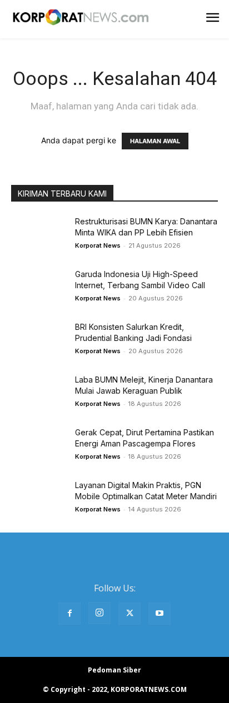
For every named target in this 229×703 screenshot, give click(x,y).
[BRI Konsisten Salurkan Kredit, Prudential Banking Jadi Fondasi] (39, 341)
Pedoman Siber (114, 670)
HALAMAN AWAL (155, 141)
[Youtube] (159, 613)
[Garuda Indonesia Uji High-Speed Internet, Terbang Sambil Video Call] (39, 288)
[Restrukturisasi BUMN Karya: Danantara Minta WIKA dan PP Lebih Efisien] (39, 235)
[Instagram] (99, 613)
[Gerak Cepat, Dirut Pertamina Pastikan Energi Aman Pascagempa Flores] (39, 446)
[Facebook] (69, 613)
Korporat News (98, 245)
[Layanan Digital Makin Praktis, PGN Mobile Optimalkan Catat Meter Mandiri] (39, 499)
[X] (129, 613)
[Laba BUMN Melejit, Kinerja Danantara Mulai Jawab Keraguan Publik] (39, 393)
